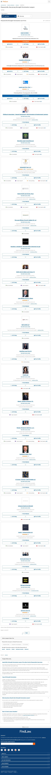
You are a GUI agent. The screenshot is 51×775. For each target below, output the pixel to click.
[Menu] (1, 2)
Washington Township (19, 649)
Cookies (15, 772)
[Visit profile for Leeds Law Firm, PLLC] (25, 82)
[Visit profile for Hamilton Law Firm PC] (25, 346)
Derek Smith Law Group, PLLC (25, 193)
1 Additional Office (33, 225)
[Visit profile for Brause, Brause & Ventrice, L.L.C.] (25, 422)
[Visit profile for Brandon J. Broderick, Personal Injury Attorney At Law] (25, 241)
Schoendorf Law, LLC (25, 167)
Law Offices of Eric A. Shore (25, 298)
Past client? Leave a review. (25, 34)
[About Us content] (49, 754)
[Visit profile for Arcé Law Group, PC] (25, 554)
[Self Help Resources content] (49, 760)
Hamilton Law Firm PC (25, 351)
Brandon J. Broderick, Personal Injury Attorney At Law (25, 246)
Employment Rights (6, 644)
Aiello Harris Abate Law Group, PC (25, 272)
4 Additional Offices (32, 277)
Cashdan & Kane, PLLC (26, 454)
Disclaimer (10, 772)
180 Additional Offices (35, 590)
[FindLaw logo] (5, 2)
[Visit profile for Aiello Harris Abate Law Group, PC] (25, 267)
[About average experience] (46, 74)
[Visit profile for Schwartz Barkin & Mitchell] (25, 501)
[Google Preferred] (19, 750)
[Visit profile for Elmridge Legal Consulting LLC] (25, 136)
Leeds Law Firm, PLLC (25, 87)
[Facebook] (2, 750)
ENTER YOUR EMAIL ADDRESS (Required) (8, 741)
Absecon (3, 649)
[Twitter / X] (9, 750)
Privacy (6, 772)
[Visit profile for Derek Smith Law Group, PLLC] (25, 188)
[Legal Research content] (49, 763)
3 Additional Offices (34, 119)
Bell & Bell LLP (25, 324)
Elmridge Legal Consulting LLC (25, 141)
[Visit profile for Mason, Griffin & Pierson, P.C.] (25, 396)
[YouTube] (5, 750)
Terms (2, 772)
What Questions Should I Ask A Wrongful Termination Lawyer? (16, 697)
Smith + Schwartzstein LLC (25, 532)
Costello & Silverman (24, 60)
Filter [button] (3, 9)
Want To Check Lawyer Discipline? (9, 711)
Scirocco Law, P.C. (25, 610)
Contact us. (44, 737)
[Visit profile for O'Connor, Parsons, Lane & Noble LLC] (25, 474)
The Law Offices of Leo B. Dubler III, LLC (25, 220)
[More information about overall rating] (24, 169)
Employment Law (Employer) (16, 644)
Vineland (13, 649)
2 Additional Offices (33, 303)
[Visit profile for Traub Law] (25, 370)
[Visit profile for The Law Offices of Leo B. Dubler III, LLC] (25, 215)
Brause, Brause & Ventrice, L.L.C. (25, 427)
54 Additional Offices (33, 251)
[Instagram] (12, 750)
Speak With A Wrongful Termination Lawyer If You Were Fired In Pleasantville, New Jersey (22, 662)
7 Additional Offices (32, 199)
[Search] (49, 1)
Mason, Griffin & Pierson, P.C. (25, 401)
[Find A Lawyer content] (49, 757)
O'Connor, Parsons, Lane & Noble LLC (25, 479)
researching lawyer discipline (28, 715)
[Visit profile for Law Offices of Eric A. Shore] (25, 293)
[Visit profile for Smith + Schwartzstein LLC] (25, 527)
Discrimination (25, 644)
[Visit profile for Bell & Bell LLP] (25, 319)
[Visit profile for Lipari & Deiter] (25, 28)
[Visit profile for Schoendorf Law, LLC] (25, 162)
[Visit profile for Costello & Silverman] (25, 55)
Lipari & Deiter (25, 33)
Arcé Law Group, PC (25, 559)
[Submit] (34, 744)
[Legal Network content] (49, 767)
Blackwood (26, 649)
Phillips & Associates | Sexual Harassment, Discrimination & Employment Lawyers (25, 114)
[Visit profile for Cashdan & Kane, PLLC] (25, 449)
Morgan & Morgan (26, 585)
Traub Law (25, 375)
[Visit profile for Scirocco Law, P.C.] (25, 605)
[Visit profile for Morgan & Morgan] (25, 580)
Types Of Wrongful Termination (9, 677)
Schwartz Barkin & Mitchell (25, 506)
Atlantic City (8, 649)
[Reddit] (15, 750)
